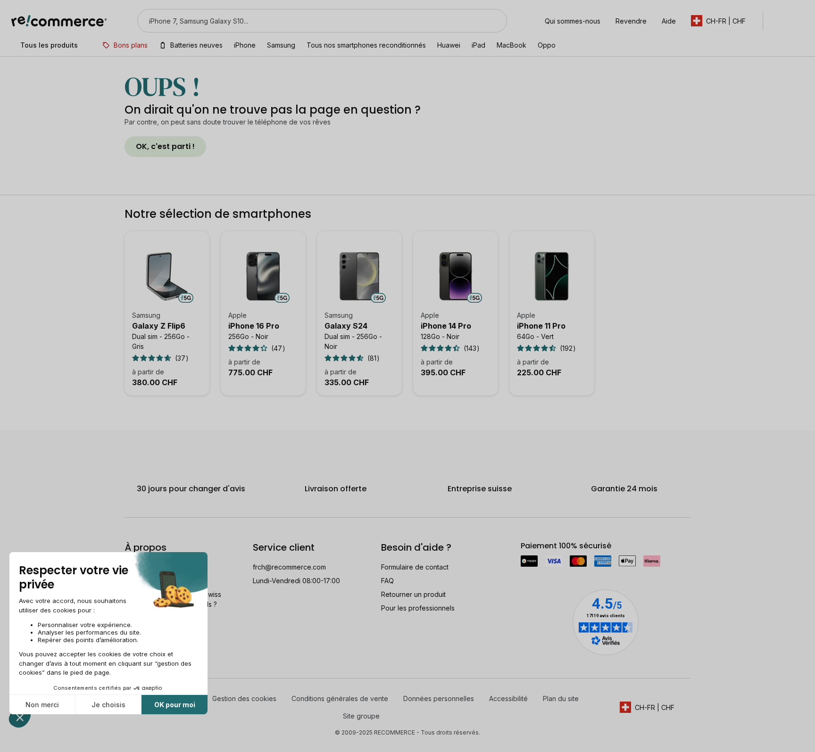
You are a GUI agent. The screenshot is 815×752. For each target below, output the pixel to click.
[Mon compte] (778, 20)
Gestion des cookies (244, 698)
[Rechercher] (494, 21)
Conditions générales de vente (339, 698)
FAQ (387, 581)
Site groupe (361, 716)
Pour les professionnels (418, 608)
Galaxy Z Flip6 (158, 326)
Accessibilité (508, 698)
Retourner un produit (413, 594)
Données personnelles (438, 698)
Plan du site (561, 698)
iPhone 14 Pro (446, 326)
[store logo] (59, 20)
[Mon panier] (799, 20)
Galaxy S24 (345, 326)
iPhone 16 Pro (253, 326)
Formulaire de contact (415, 567)
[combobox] (309, 20)
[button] (723, 20)
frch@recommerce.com (289, 567)
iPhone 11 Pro (541, 326)
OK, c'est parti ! (165, 146)
